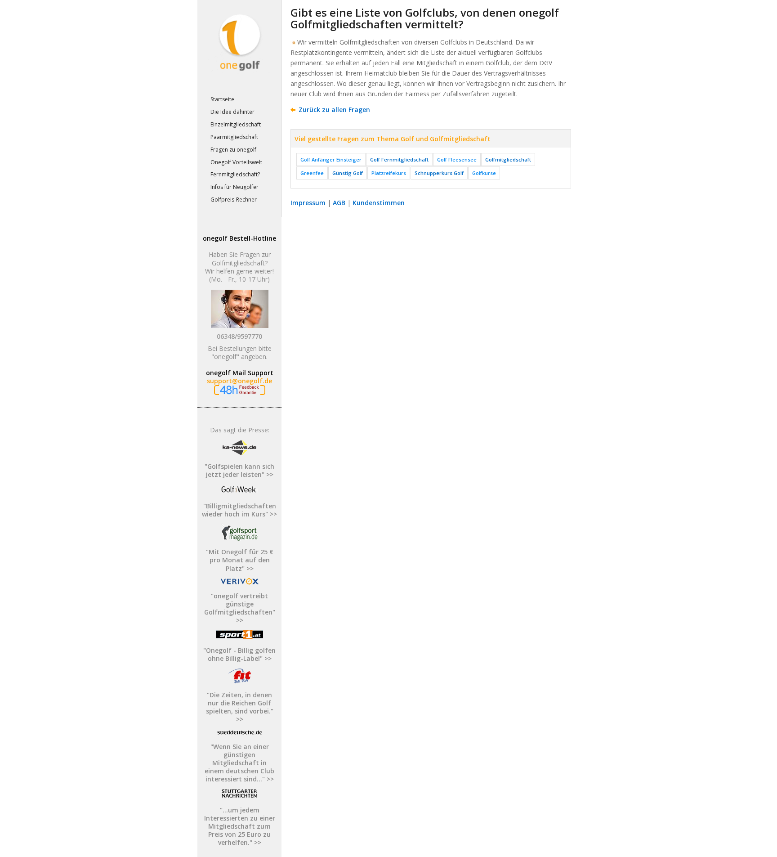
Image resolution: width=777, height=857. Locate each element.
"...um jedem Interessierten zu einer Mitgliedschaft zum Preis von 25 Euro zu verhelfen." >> (239, 826)
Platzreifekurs (388, 173)
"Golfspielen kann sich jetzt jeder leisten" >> (239, 470)
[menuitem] (239, 100)
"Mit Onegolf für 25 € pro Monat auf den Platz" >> (239, 559)
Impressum (308, 202)
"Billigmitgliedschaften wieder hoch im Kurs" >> (239, 510)
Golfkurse (484, 173)
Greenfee (312, 173)
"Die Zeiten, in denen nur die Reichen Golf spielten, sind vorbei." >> (239, 707)
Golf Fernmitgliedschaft (399, 159)
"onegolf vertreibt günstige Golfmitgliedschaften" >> (239, 608)
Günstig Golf (347, 173)
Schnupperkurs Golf (439, 173)
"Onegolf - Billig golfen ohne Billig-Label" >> (239, 654)
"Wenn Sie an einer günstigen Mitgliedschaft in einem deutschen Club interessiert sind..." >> (239, 763)
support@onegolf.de (239, 381)
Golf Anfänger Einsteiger (331, 159)
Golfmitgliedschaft (508, 159)
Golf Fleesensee (457, 159)
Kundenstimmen (379, 202)
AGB (339, 202)
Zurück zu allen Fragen (334, 109)
